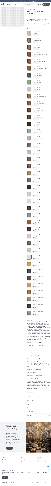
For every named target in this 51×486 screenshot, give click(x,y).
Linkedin (44, 482)
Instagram (33, 482)
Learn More (9, 448)
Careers (23, 464)
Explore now (35, 1)
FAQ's (38, 459)
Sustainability (24, 461)
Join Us (5, 477)
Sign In (39, 4)
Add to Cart (36, 125)
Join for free (46, 4)
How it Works (24, 459)
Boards (3, 464)
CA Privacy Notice (41, 464)
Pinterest (39, 482)
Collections (4, 466)
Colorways (30, 29)
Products (9, 4)
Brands (16, 4)
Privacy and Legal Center (42, 461)
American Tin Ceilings (31, 9)
